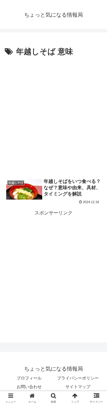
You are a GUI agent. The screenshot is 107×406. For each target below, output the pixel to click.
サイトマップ (77, 386)
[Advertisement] (53, 115)
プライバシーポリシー (78, 378)
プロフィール (29, 378)
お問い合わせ (29, 386)
